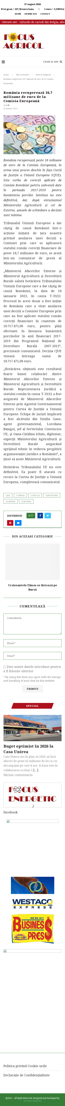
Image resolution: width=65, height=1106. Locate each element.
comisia (20, 495)
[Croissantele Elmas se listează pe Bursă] (32, 562)
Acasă (6, 74)
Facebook (10, 812)
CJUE (8, 495)
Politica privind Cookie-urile (25, 1066)
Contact (45, 14)
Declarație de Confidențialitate (26, 1075)
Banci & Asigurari (43, 74)
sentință (26, 501)
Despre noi (31, 14)
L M (7, 105)
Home (18, 14)
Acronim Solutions (32, 1100)
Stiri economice (22, 74)
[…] (35, 770)
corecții (35, 495)
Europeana (52, 495)
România (10, 501)
